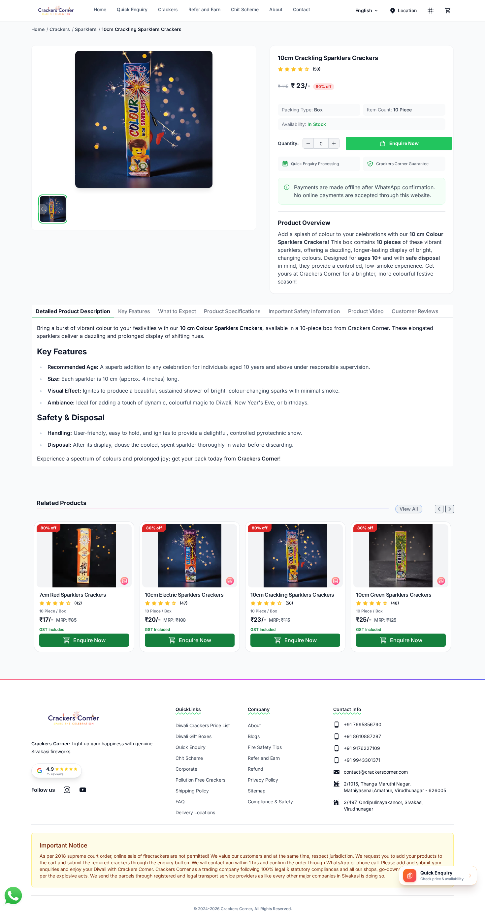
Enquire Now (89, 640)
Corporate (186, 769)
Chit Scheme (245, 9)
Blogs (254, 736)
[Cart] (448, 10)
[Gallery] (144, 209)
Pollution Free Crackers (200, 780)
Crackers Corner (258, 458)
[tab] (73, 311)
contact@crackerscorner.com (376, 772)
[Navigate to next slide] (245, 209)
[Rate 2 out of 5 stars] (287, 69)
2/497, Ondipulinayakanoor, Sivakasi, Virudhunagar (384, 805)
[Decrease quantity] (308, 143)
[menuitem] (367, 10)
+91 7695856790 (362, 724)
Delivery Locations (195, 812)
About (275, 9)
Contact (301, 9)
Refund (255, 769)
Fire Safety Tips (265, 747)
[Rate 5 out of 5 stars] (307, 69)
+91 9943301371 (362, 760)
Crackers (168, 9)
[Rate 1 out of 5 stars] (280, 69)
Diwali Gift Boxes (193, 736)
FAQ (180, 801)
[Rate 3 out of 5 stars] (293, 69)
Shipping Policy (192, 790)
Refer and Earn (204, 9)
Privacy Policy (263, 780)
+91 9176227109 (362, 748)
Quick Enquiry (132, 9)
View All (409, 509)
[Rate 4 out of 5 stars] (300, 69)
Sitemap (257, 790)
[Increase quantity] (334, 143)
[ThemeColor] (430, 10)
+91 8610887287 (362, 736)
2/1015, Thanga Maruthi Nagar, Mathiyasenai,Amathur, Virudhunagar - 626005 (395, 787)
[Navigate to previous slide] (42, 209)
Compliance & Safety (270, 801)
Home (100, 9)
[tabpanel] (242, 393)
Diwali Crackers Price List (203, 725)
